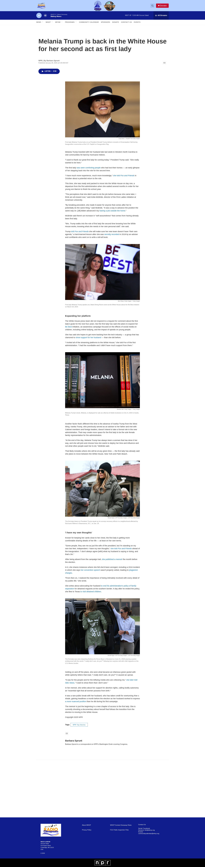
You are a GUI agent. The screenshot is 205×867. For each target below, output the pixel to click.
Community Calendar (89, 22)
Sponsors (105, 22)
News (38, 22)
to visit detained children (90, 591)
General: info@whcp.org (146, 830)
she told (123, 176)
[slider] (48, 15)
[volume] (45, 15)
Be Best (68, 327)
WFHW (57, 22)
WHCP (48, 22)
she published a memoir (112, 559)
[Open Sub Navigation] (43, 22)
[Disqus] (102, 788)
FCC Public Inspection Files (119, 830)
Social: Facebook (144, 828)
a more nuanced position (75, 701)
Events (137, 22)
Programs (70, 22)
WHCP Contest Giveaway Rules (121, 825)
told (80, 231)
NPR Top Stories (79, 725)
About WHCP (86, 825)
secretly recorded (111, 234)
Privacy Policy (86, 830)
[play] (39, 15)
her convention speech (90, 570)
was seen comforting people (89, 168)
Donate (163, 5)
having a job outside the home (112, 211)
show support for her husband (88, 337)
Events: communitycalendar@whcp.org (148, 832)
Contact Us (126, 22)
